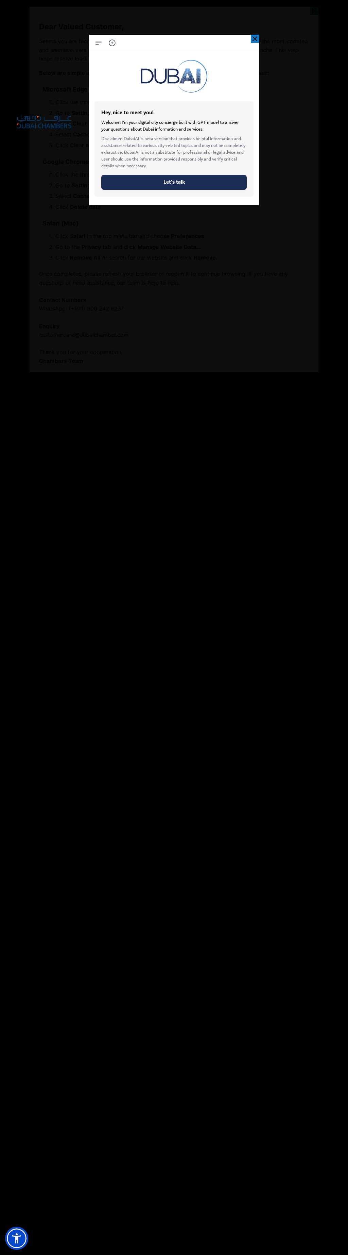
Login (27, 117)
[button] (17, 1238)
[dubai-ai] (255, 39)
